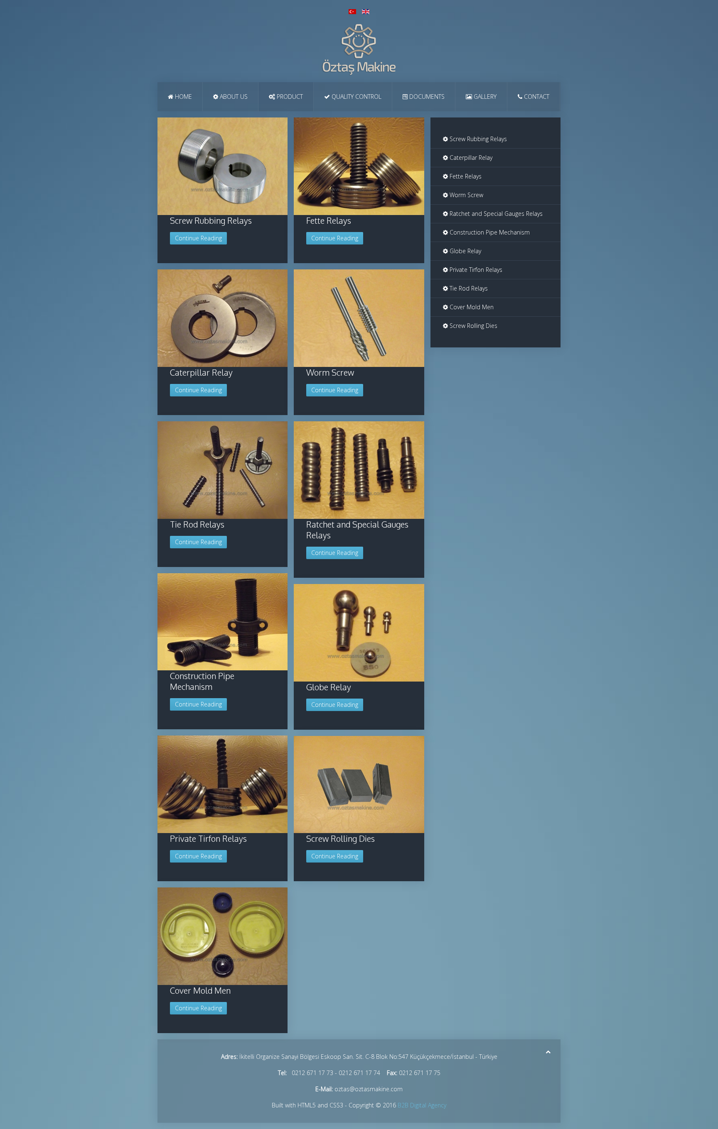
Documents (426, 96)
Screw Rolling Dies (340, 838)
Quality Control (355, 96)
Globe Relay (328, 687)
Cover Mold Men (200, 990)
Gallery (484, 96)
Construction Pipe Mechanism (202, 681)
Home (182, 96)
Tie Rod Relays (197, 524)
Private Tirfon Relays (208, 838)
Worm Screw (330, 372)
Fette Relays (328, 220)
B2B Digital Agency (422, 1105)
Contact (535, 96)
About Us (233, 96)
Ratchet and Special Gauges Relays (495, 213)
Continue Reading (198, 238)
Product (289, 96)
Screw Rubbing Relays (211, 220)
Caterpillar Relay (201, 372)
